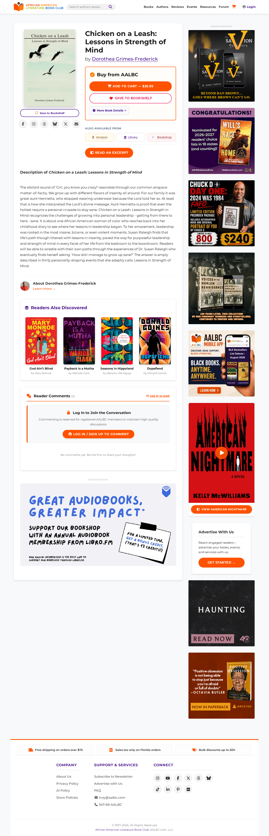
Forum (224, 7)
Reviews (177, 7)
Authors (162, 7)
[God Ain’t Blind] (41, 342)
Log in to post (159, 395)
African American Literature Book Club (122, 829)
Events (192, 7)
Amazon (102, 137)
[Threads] (198, 778)
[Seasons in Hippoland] (117, 342)
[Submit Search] (110, 7)
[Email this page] (76, 124)
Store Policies (67, 797)
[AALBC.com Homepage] (38, 7)
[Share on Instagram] (34, 124)
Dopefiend (155, 368)
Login (251, 7)
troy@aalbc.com (111, 797)
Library (133, 137)
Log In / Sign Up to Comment (100, 434)
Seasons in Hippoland (117, 368)
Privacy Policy (67, 783)
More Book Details (110, 110)
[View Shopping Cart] (234, 7)
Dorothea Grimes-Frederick (125, 59)
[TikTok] (157, 789)
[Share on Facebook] (23, 124)
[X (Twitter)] (188, 778)
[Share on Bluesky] (55, 124)
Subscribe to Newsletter (113, 776)
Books (148, 7)
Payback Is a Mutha (79, 368)
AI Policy (63, 790)
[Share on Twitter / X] (65, 124)
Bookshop (164, 137)
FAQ (97, 790)
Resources (208, 7)
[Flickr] (188, 789)
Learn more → (44, 289)
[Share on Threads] (44, 124)
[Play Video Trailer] (221, 453)
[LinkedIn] (168, 789)
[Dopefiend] (155, 342)
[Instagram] (157, 778)
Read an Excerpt (111, 153)
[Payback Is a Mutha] (79, 342)
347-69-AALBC (110, 805)
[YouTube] (168, 778)
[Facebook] (178, 778)
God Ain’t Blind (41, 368)
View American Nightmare (224, 509)
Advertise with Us (108, 783)
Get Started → (222, 562)
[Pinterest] (178, 789)
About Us (63, 776)
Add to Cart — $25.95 (133, 86)
